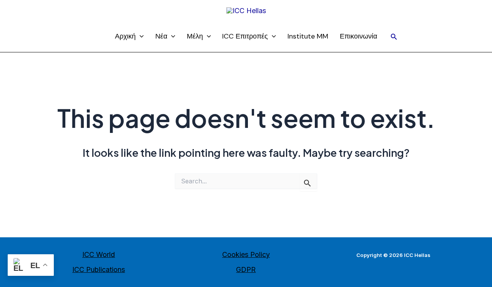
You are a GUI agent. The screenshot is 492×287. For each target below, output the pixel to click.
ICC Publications (98, 269)
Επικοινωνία (358, 36)
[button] (394, 37)
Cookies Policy (246, 254)
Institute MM (308, 36)
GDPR (246, 269)
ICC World (98, 254)
